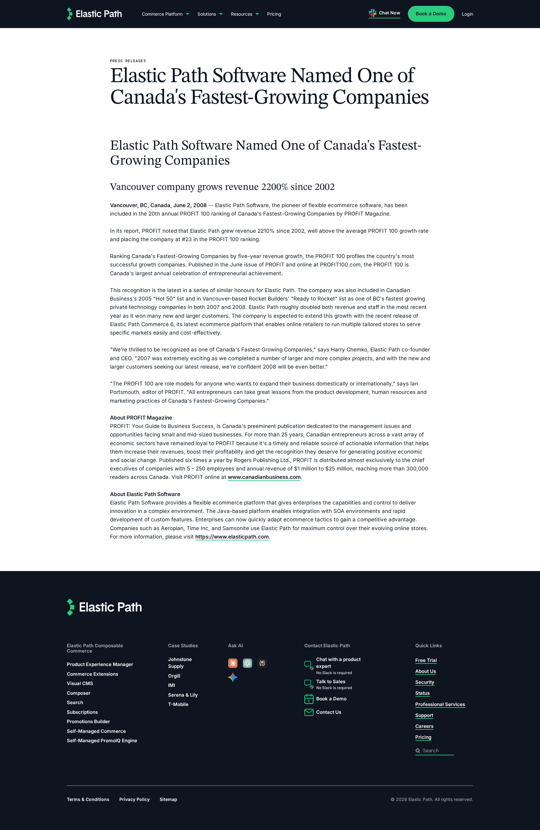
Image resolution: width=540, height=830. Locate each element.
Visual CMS (80, 683)
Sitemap (168, 799)
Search (75, 702)
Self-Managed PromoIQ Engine (102, 740)
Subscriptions (82, 712)
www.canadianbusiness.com (264, 477)
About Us (425, 671)
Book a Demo (431, 14)
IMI (171, 685)
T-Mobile (178, 704)
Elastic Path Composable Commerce (95, 648)
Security (424, 682)
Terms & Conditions (88, 799)
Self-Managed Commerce (96, 731)
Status (422, 693)
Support (424, 715)
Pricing (274, 14)
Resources (241, 14)
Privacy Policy (134, 799)
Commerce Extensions (92, 674)
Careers (424, 726)
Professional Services (440, 704)
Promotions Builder (88, 721)
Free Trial (426, 660)
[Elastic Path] (94, 13)
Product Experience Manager (100, 664)
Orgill (174, 676)
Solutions (207, 14)
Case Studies (183, 646)
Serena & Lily (183, 695)
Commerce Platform (162, 14)
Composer (78, 693)
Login (467, 14)
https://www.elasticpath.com (232, 537)
